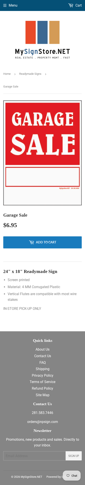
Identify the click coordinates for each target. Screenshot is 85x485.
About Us (42, 349)
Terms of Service (42, 382)
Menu (13, 5)
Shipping (42, 369)
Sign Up (73, 456)
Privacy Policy (42, 375)
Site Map (42, 395)
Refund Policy (42, 388)
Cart (78, 5)
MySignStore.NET (31, 476)
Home (7, 73)
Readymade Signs (30, 73)
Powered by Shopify (58, 476)
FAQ (42, 362)
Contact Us (42, 356)
